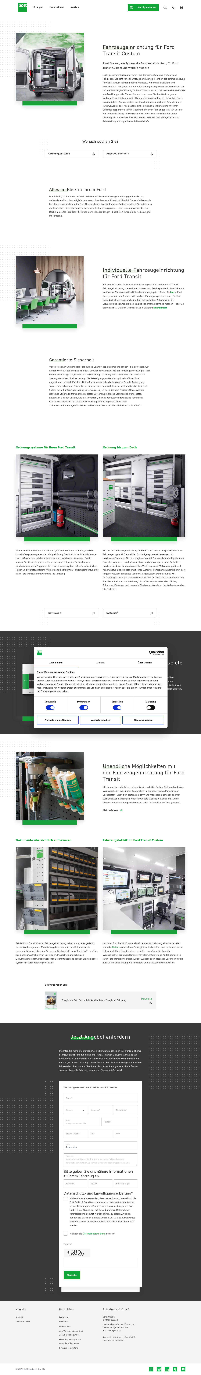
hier (172, 292)
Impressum (64, 1317)
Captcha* (68, 1244)
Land (68, 1144)
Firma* (69, 1098)
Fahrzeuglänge (122, 1183)
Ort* (118, 1134)
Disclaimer (63, 1322)
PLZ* (93, 1134)
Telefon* (107, 1122)
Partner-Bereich (23, 1322)
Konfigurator (160, 308)
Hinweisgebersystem (68, 1348)
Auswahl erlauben (100, 720)
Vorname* (95, 1110)
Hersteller (70, 1183)
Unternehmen (57, 7)
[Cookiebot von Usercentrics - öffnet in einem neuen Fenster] (151, 653)
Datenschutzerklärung (94, 1234)
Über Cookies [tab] (145, 662)
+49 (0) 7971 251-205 (119, 1327)
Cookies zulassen (143, 720)
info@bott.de (115, 1330)
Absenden (72, 1275)
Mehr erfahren (110, 810)
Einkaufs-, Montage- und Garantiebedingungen (70, 1341)
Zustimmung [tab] (55, 662)
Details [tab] (100, 662)
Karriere (75, 7)
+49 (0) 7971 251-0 (127, 1324)
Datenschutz (65, 1326)
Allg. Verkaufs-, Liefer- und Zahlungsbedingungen (71, 1333)
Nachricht (69, 1156)
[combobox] (75, 1110)
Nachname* (121, 1110)
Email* (68, 1120)
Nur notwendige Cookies (58, 720)
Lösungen (38, 7)
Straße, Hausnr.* (73, 1134)
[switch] (83, 707)
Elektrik (116, 947)
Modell (94, 1183)
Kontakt (19, 1317)
